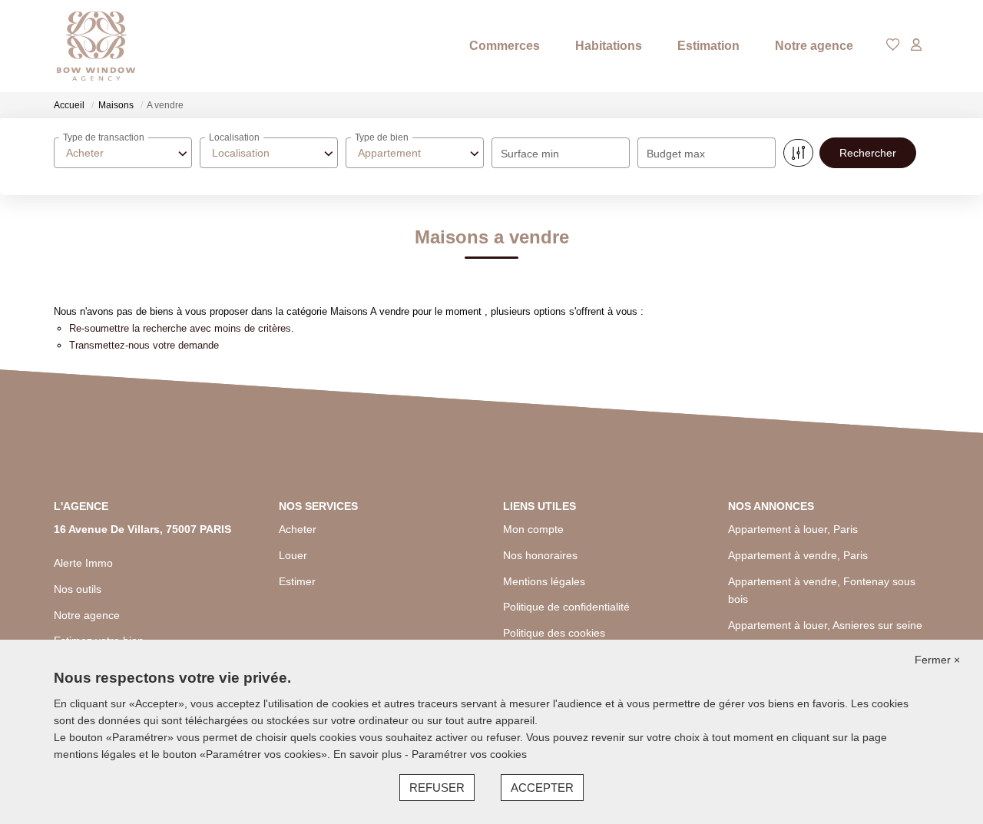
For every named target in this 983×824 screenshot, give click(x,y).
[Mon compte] (916, 45)
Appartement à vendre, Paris (798, 555)
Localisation (234, 137)
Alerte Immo (83, 563)
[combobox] (123, 152)
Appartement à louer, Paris (793, 529)
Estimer (297, 581)
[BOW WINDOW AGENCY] (96, 46)
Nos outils (77, 589)
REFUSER (437, 787)
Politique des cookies (554, 633)
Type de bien (382, 137)
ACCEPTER (542, 787)
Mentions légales (544, 581)
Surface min (530, 153)
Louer (293, 555)
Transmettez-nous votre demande (144, 345)
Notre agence (814, 45)
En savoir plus (369, 754)
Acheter (297, 529)
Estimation (708, 45)
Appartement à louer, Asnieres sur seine (825, 625)
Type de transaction (103, 137)
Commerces (504, 45)
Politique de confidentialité (566, 607)
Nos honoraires (540, 555)
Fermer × (937, 660)
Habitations (608, 45)
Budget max (676, 153)
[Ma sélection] (893, 45)
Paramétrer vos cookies (469, 754)
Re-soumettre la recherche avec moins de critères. (181, 328)
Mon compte (533, 529)
